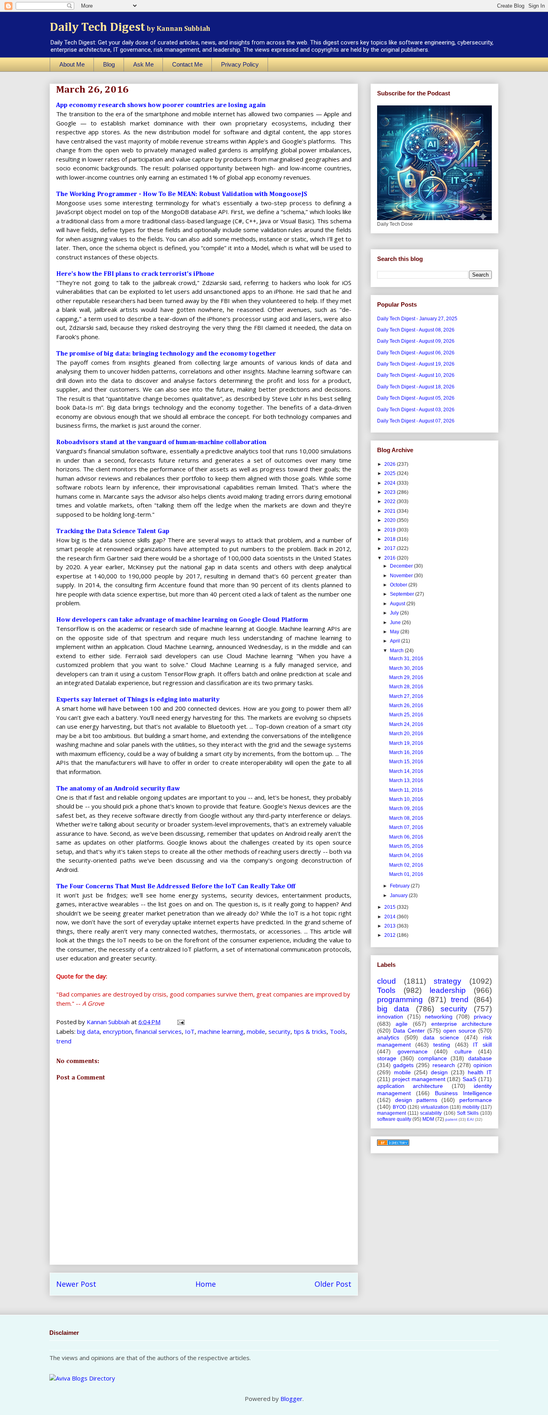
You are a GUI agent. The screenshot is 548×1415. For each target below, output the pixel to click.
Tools (337, 1031)
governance (413, 1051)
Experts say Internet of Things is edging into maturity (137, 700)
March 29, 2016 (406, 677)
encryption (117, 1031)
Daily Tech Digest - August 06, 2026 (416, 353)
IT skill (482, 1044)
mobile (256, 1031)
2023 (390, 492)
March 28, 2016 (406, 686)
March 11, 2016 (406, 790)
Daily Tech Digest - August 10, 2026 (416, 375)
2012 (390, 935)
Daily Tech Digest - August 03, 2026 (416, 409)
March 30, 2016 (406, 668)
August (398, 603)
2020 (390, 520)
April (395, 641)
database (480, 1058)
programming (400, 999)
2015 (390, 907)
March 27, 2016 (406, 696)
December (402, 566)
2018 (390, 539)
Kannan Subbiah (109, 1022)
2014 (390, 917)
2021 (390, 511)
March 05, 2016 (406, 846)
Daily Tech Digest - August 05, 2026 (416, 398)
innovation (390, 1016)
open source (459, 1030)
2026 (390, 464)
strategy (447, 981)
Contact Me (187, 64)
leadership (448, 990)
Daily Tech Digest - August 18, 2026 (416, 387)
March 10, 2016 (406, 799)
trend (63, 1041)
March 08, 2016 (406, 818)
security (279, 1031)
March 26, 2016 (406, 705)
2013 (390, 926)
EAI (470, 1119)
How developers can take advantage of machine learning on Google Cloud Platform (182, 620)
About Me (72, 64)
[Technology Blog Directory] (393, 1144)
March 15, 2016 (406, 761)
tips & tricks (310, 1031)
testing (441, 1044)
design (439, 1072)
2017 (390, 548)
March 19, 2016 (406, 743)
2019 (390, 530)
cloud (386, 981)
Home (205, 1284)
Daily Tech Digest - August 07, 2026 (416, 421)
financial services (158, 1031)
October (399, 585)
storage (386, 1058)
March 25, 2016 (406, 715)
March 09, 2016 (406, 808)
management (391, 1113)
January (399, 895)
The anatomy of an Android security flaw (118, 789)
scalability (431, 1113)
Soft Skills (468, 1113)
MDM (428, 1119)
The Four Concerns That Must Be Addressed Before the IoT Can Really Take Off (175, 886)
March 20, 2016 (406, 733)
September (402, 594)
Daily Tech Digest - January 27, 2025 (417, 318)
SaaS (469, 1079)
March (397, 650)
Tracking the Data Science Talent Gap (112, 531)
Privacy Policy (240, 64)
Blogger (291, 1399)
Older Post (333, 1284)
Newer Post (76, 1284)
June (396, 622)
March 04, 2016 (406, 855)
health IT (480, 1072)
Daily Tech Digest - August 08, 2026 (416, 330)
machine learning (221, 1031)
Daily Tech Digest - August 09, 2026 (416, 341)
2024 (390, 483)
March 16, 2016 (406, 752)
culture (463, 1051)
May (395, 632)
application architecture (410, 1086)
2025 (390, 473)
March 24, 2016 (406, 724)
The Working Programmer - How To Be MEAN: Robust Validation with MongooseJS (181, 194)
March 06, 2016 (406, 837)
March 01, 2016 (406, 874)
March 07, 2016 (406, 827)
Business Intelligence (463, 1093)
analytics (388, 1037)
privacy (483, 1016)
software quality (394, 1119)
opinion (482, 1065)
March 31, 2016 (406, 658)
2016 (390, 558)
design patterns (416, 1100)
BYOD (399, 1107)
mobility (471, 1107)
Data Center (409, 1030)
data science (441, 1037)
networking (439, 1016)
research (443, 1065)
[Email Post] (180, 1022)
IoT (190, 1031)
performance (475, 1100)
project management (418, 1079)
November (402, 575)
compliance (432, 1058)
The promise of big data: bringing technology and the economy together (166, 354)
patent (451, 1119)
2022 (390, 501)
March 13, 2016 (406, 780)
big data (88, 1031)
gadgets (403, 1065)
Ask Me (143, 64)
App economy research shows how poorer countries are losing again (161, 105)
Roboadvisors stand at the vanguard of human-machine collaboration (161, 442)
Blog (109, 64)
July (395, 613)
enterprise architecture (461, 1024)
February (400, 886)
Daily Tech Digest (130, 28)
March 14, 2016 (406, 771)
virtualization (435, 1107)
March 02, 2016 (406, 865)
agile (402, 1024)
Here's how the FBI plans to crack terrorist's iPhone (135, 274)
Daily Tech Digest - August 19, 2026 (416, 364)
